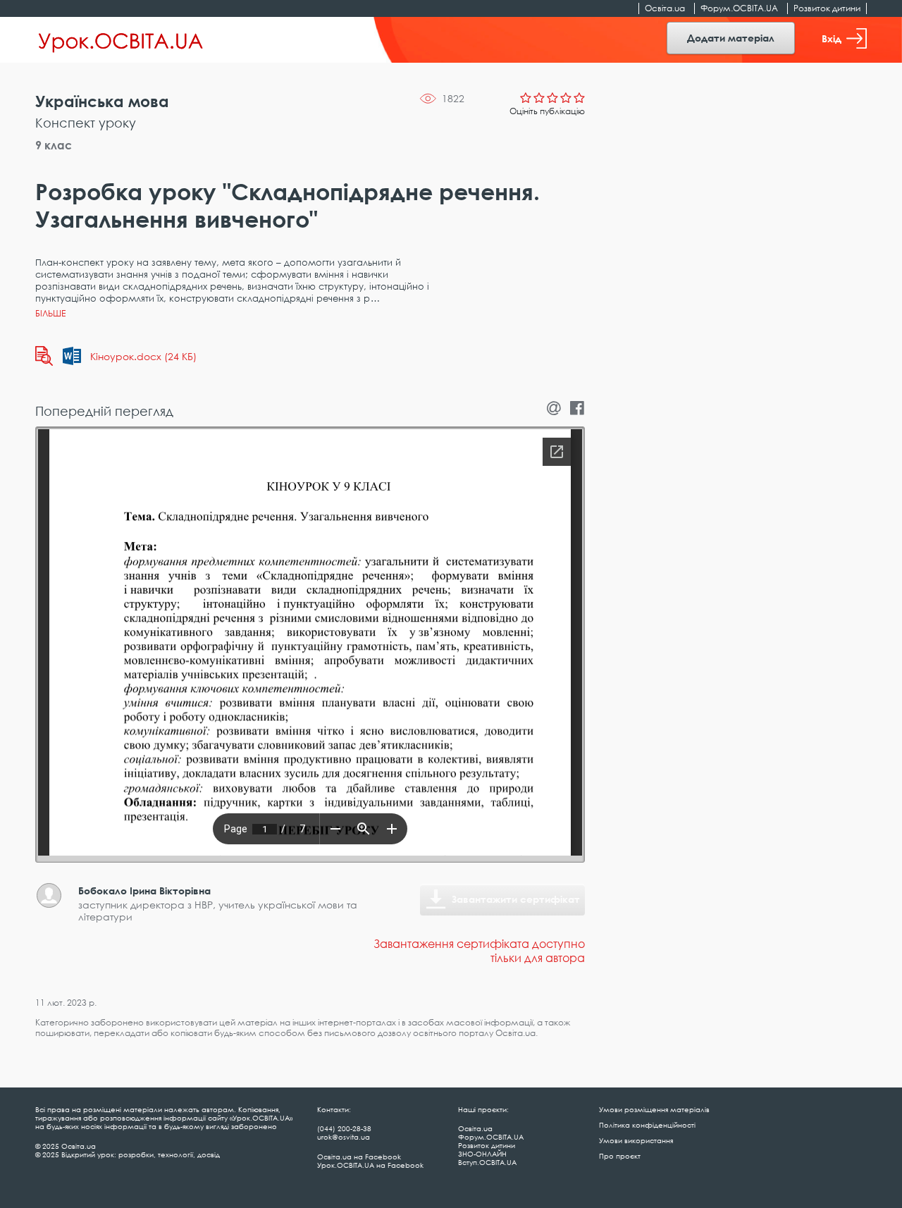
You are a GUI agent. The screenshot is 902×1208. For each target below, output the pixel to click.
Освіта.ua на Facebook (359, 1156)
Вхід (831, 38)
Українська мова (102, 101)
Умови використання (636, 1140)
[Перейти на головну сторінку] (120, 40)
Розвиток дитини (826, 8)
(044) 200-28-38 (344, 1128)
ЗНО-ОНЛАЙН (482, 1154)
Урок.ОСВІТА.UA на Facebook (370, 1165)
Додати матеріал (730, 38)
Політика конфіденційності (647, 1125)
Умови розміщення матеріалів (654, 1109)
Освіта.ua (665, 8)
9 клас (53, 145)
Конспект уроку (85, 122)
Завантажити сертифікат (516, 899)
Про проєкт (620, 1156)
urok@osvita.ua (343, 1137)
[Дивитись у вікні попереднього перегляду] (44, 356)
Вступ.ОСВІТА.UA (487, 1162)
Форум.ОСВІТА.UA (739, 8)
